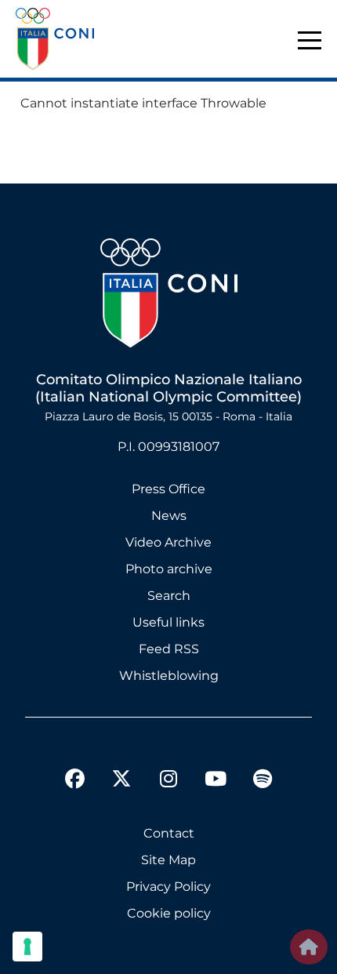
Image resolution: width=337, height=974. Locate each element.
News (169, 515)
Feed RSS (169, 648)
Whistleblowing (169, 675)
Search (168, 595)
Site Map (168, 859)
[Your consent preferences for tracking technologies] (27, 946)
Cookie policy (169, 913)
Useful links (168, 622)
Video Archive (168, 542)
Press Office (168, 489)
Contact (168, 833)
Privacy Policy (168, 886)
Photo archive (168, 569)
